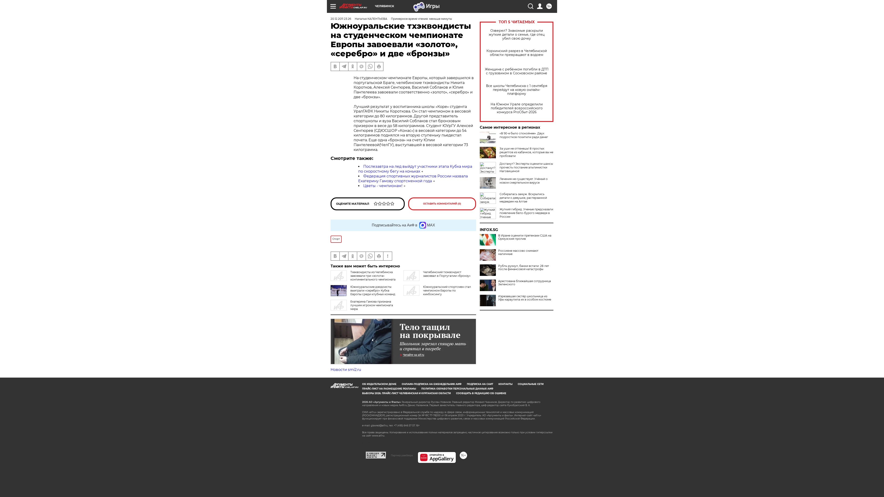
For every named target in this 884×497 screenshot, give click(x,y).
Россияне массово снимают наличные (518, 252)
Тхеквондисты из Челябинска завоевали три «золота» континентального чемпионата (372, 275)
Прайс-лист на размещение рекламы (389, 388)
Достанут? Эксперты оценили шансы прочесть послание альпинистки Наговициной (526, 167)
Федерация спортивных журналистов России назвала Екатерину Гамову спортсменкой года (413, 178)
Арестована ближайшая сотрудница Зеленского (524, 283)
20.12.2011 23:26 (341, 18)
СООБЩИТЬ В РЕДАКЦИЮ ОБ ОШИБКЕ (481, 393)
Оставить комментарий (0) (442, 203)
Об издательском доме (379, 384)
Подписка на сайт (480, 384)
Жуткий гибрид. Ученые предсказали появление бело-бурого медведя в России (526, 213)
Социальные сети (531, 384)
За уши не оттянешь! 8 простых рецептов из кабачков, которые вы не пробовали (526, 152)
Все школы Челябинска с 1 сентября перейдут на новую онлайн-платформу (516, 90)
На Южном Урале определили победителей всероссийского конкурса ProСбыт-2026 (517, 108)
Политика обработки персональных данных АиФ (457, 388)
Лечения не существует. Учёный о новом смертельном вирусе (524, 180)
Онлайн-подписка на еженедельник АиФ (432, 384)
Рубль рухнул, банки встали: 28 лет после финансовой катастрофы (523, 267)
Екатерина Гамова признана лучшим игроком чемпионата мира (371, 305)
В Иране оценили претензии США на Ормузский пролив (524, 237)
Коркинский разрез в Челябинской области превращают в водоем (516, 53)
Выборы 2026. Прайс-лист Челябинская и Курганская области (406, 393)
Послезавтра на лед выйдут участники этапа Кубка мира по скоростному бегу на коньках (415, 168)
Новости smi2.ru (346, 369)
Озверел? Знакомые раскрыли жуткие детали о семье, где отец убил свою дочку (517, 34)
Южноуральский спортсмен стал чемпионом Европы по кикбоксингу (447, 290)
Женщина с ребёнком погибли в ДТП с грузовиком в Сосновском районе (517, 71)
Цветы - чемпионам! (382, 186)
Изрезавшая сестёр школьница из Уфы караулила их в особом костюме (524, 298)
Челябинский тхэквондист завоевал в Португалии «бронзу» (447, 273)
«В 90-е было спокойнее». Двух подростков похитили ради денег (524, 135)
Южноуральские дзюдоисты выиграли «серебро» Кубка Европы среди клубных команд (372, 290)
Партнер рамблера (402, 455)
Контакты (505, 384)
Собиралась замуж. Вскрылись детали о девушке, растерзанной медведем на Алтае (523, 197)
